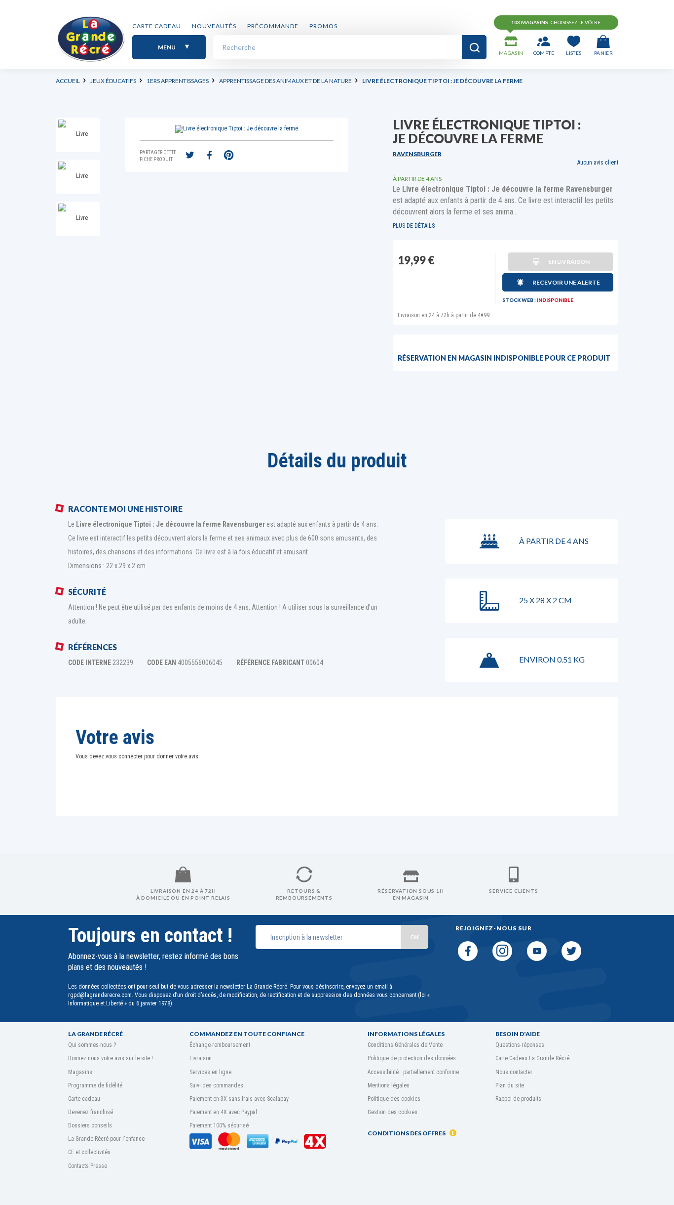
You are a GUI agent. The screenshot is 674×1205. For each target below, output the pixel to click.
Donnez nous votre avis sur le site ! (110, 1058)
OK (414, 937)
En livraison (569, 261)
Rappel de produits (518, 1098)
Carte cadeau (156, 26)
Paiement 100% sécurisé (219, 1125)
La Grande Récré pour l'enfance (106, 1138)
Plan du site (509, 1085)
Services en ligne (210, 1072)
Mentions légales (389, 1085)
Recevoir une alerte (566, 282)
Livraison (200, 1058)
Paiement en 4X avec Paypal (223, 1112)
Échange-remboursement (219, 1044)
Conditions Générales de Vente (405, 1044)
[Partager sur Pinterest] (228, 156)
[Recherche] (474, 47)
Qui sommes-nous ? (92, 1044)
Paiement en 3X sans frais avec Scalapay (239, 1098)
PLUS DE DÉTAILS (414, 225)
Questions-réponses (519, 1044)
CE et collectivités (89, 1152)
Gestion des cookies (392, 1112)
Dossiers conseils (90, 1125)
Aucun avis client (597, 162)
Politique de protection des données (412, 1058)
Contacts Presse (87, 1166)
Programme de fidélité (95, 1085)
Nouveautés (214, 26)
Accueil (68, 80)
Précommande (273, 26)
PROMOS (323, 26)
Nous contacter (513, 1072)
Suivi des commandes (216, 1085)
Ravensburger (417, 154)
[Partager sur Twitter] (190, 156)
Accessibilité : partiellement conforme (413, 1072)
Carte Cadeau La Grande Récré (532, 1058)
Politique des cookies (394, 1098)
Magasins (80, 1072)
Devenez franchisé (90, 1112)
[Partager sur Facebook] (209, 156)
